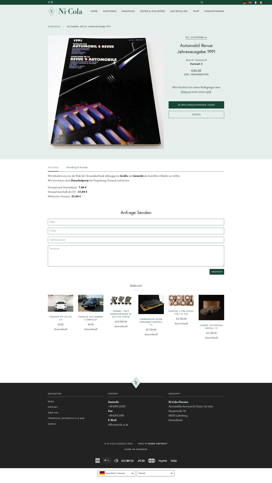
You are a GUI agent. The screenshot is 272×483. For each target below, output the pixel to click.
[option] (106, 92)
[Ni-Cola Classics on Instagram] (52, 2)
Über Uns (53, 412)
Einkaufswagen (214, 11)
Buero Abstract (157, 443)
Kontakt (53, 407)
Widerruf (186, 92)
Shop (196, 11)
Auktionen (109, 11)
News (51, 401)
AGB (208, 92)
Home (94, 11)
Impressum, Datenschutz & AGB (66, 418)
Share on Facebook (136, 449)
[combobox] (202, 2)
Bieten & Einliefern (152, 11)
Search (52, 424)
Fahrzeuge (128, 11)
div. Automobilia (196, 37)
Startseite (54, 26)
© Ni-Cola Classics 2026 (119, 443)
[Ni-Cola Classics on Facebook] (49, 2)
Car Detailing (179, 11)
